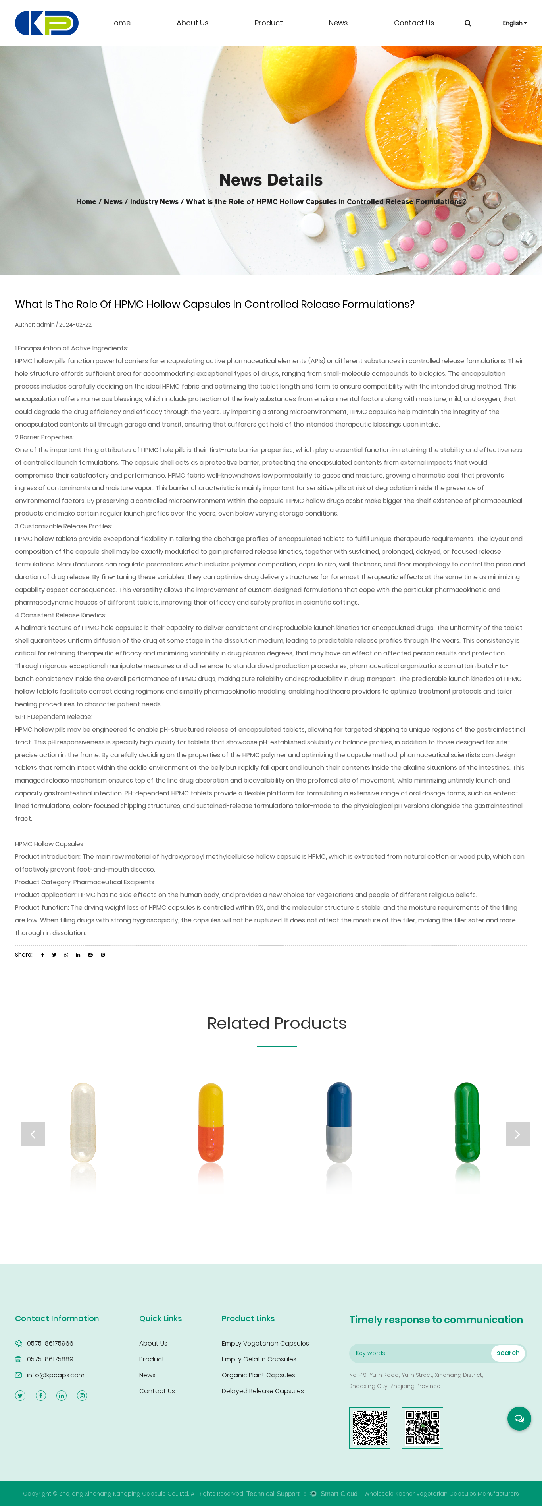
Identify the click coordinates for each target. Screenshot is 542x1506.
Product (269, 23)
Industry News (154, 201)
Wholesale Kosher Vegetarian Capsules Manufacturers (441, 1494)
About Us (193, 23)
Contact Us (414, 23)
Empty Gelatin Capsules (259, 1359)
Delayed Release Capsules (263, 1391)
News (338, 23)
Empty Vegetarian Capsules (265, 1343)
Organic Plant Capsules (258, 1375)
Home (120, 23)
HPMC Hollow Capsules (49, 844)
